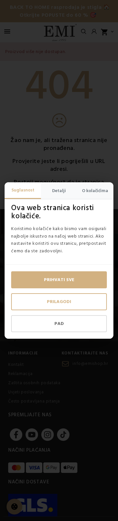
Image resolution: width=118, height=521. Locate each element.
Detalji (59, 191)
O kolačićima (95, 191)
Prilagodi (59, 301)
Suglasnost (22, 190)
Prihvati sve (59, 280)
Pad (59, 323)
